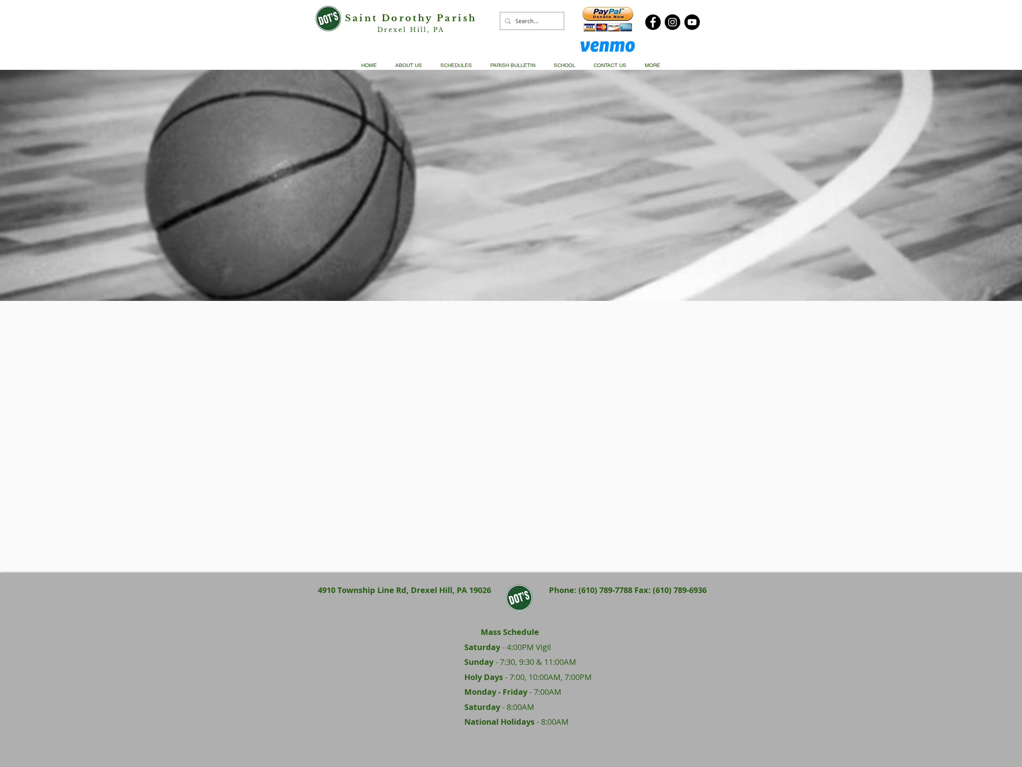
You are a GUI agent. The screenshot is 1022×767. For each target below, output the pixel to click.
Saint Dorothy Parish (411, 18)
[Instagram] (672, 22)
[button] (456, 65)
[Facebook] (653, 22)
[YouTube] (692, 22)
